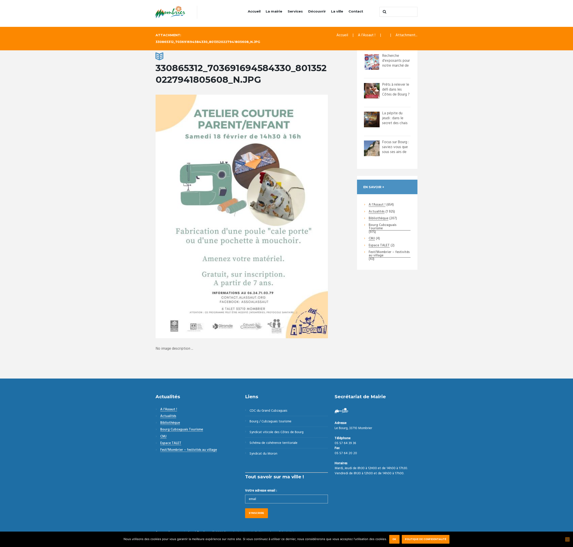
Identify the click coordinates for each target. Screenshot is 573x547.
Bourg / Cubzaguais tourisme (270, 421)
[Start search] (384, 11)
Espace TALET (379, 245)
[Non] (567, 539)
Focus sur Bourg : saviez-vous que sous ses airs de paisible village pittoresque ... (395, 152)
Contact (356, 11)
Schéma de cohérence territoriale (273, 443)
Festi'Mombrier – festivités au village (389, 254)
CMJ (372, 239)
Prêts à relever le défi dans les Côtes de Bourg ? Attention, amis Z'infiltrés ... (396, 94)
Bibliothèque (378, 218)
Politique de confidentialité (425, 539)
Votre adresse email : (261, 490)
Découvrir (317, 11)
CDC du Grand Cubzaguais (268, 410)
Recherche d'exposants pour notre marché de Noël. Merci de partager (396, 66)
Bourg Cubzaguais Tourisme (382, 226)
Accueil (254, 11)
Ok (394, 539)
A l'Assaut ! (366, 35)
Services (295, 11)
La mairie (274, 11)
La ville (337, 11)
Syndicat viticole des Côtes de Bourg (277, 432)
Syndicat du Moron (263, 453)
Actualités (377, 212)
